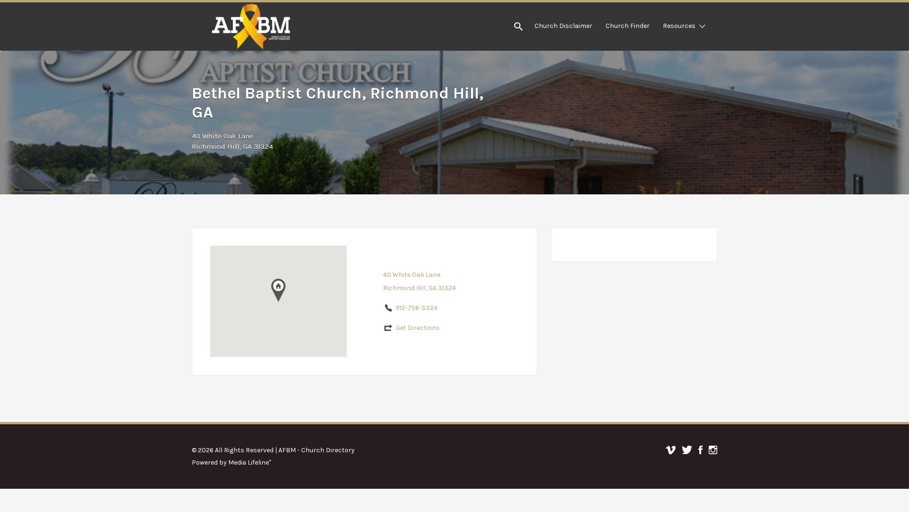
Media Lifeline (248, 462)
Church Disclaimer (563, 26)
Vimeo (671, 450)
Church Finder (628, 26)
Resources (679, 26)
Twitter (687, 450)
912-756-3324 (416, 308)
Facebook (700, 450)
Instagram (713, 450)
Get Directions (418, 328)
